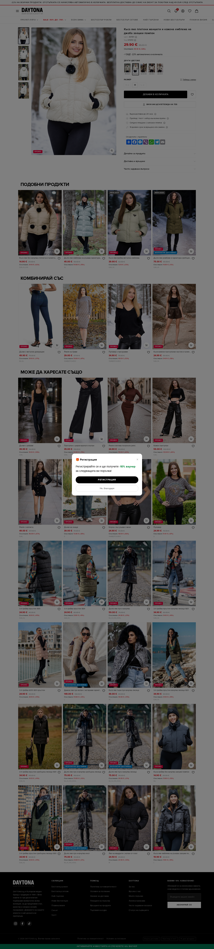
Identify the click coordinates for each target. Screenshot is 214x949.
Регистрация (107, 479)
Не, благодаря (107, 488)
